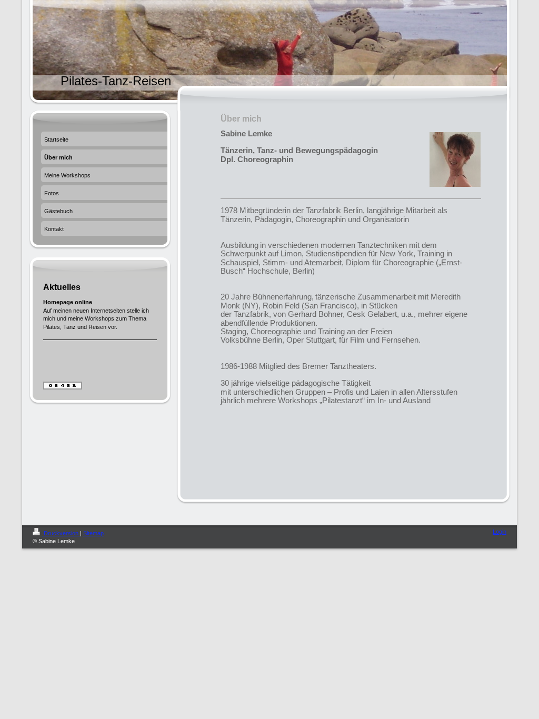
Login (499, 531)
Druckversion (61, 533)
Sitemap (93, 533)
